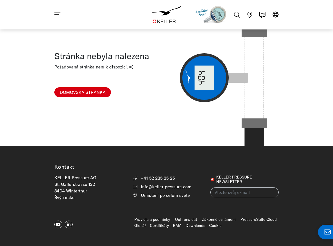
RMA (177, 225)
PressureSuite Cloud (258, 219)
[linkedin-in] (69, 224)
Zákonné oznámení (218, 219)
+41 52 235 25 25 (157, 178)
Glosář (140, 225)
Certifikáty (159, 225)
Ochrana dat (186, 219)
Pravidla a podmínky (152, 219)
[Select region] (276, 15)
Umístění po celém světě (165, 195)
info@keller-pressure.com (165, 187)
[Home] (166, 14)
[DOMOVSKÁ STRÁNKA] (82, 100)
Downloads (195, 225)
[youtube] (58, 224)
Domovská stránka (83, 92)
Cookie (215, 225)
